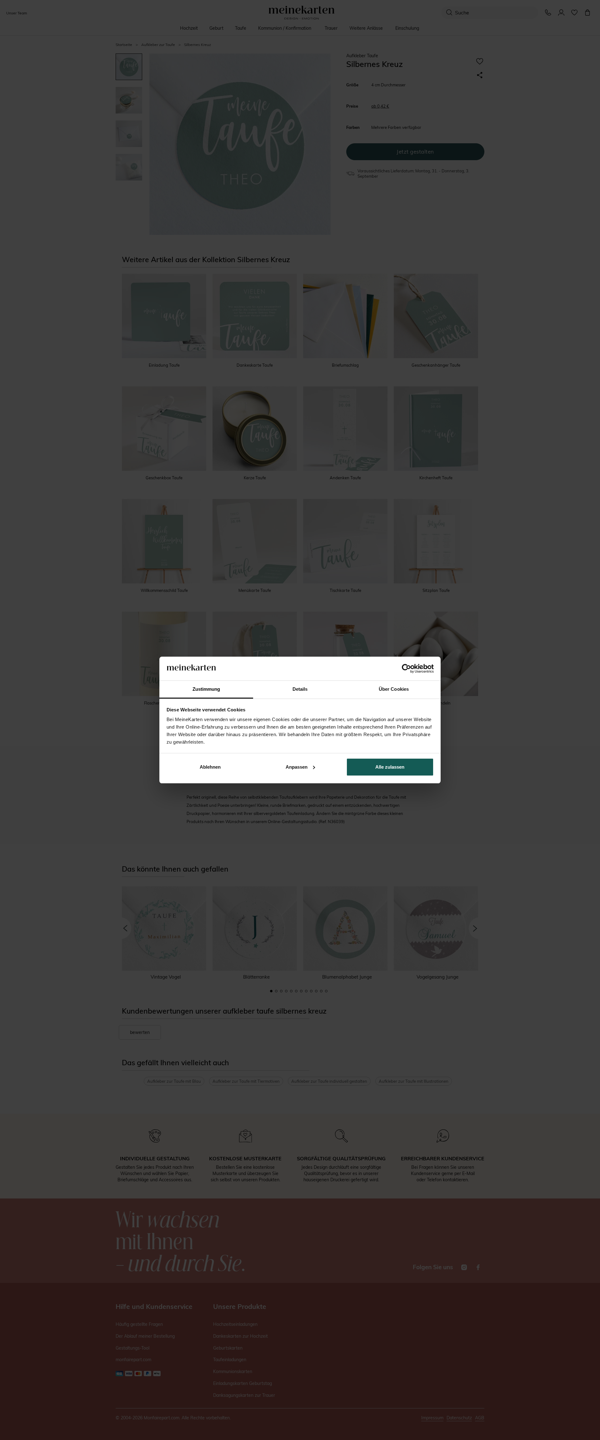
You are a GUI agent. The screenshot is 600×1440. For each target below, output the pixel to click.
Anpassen (297, 767)
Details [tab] (300, 689)
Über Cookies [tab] (394, 689)
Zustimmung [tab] (206, 689)
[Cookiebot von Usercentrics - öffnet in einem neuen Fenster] (406, 668)
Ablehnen (210, 767)
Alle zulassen (389, 767)
